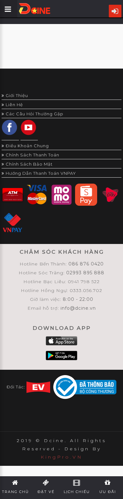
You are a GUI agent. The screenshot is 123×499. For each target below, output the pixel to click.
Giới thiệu (17, 95)
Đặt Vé (46, 492)
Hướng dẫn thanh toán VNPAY (41, 173)
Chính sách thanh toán (32, 154)
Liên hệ (14, 104)
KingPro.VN (62, 457)
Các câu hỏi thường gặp (34, 113)
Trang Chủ (15, 492)
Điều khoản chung (27, 145)
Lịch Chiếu (77, 492)
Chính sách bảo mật (29, 164)
